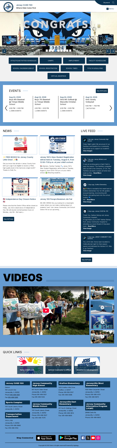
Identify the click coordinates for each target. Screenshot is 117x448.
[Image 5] (58, 50)
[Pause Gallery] (4, 51)
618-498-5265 (13, 397)
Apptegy (76, 445)
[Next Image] (113, 51)
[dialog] (30, 365)
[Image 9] (70, 50)
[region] (46, 314)
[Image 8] (67, 50)
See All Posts (8, 219)
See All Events (102, 91)
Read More (97, 173)
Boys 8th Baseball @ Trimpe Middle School (17, 101)
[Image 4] (55, 50)
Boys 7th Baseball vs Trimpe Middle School (42, 101)
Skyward (106, 2)
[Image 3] (53, 50)
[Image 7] (64, 50)
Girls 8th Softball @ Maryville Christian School (68, 101)
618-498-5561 (15, 395)
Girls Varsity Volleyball (91, 100)
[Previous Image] (108, 51)
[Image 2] (50, 50)
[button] (102, 292)
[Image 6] (61, 50)
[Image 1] (47, 50)
